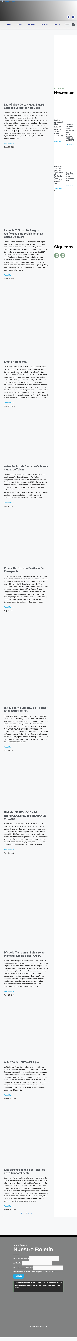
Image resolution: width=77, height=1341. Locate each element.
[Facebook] (68, 17)
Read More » (9, 143)
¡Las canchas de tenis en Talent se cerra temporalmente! (24, 1171)
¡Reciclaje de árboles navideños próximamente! (70, 177)
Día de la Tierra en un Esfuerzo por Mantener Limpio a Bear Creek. (25, 954)
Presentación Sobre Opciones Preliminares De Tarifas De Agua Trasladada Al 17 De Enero (58, 175)
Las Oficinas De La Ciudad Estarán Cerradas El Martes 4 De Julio (24, 106)
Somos (19, 25)
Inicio (9, 25)
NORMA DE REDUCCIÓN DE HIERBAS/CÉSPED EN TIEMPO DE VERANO (25, 816)
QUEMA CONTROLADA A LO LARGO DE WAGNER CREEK (26, 709)
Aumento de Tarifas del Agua (21, 1062)
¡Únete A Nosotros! (15, 362)
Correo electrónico (23, 1268)
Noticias (31, 25)
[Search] (73, 24)
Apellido (17, 1263)
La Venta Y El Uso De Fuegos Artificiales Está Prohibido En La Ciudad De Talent (23, 233)
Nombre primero (21, 1258)
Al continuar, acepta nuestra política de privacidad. (35, 1272)
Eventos (44, 25)
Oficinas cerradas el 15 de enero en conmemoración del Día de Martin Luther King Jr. (58, 128)
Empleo (57, 25)
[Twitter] (73, 17)
